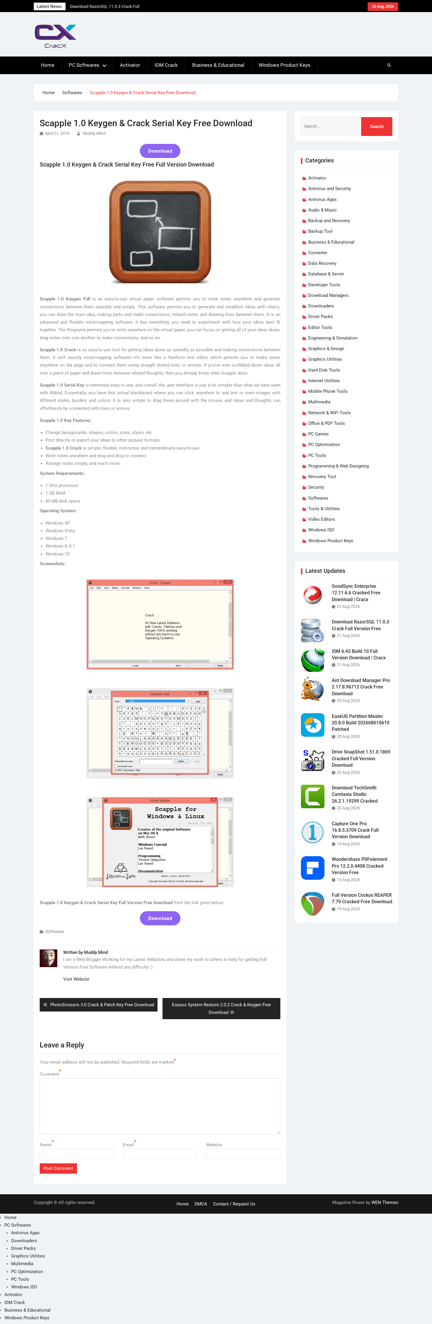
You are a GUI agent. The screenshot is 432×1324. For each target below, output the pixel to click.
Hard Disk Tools (324, 370)
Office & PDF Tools (326, 423)
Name (45, 1144)
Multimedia (319, 402)
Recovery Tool (322, 476)
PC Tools (317, 455)
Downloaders (321, 306)
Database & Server (326, 274)
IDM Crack (166, 65)
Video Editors (321, 519)
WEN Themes (384, 1202)
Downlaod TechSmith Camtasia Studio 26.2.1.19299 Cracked (355, 794)
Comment (49, 1074)
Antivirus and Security (329, 188)
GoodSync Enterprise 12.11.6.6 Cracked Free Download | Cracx (356, 592)
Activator (130, 65)
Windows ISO (321, 530)
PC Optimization (324, 444)
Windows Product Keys (284, 65)
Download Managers (328, 295)
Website (214, 1144)
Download (160, 151)
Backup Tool (320, 231)
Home (47, 65)
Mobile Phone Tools (328, 391)
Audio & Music (322, 210)
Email (128, 1144)
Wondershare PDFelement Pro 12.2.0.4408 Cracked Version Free (359, 865)
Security (316, 487)
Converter (317, 252)
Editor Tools (320, 327)
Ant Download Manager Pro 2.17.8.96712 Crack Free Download (361, 687)
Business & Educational (218, 65)
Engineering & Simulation (332, 338)
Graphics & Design (326, 348)
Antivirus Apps (322, 199)
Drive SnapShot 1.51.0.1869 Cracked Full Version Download (361, 758)
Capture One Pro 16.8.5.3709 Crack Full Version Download (355, 830)
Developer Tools (324, 284)
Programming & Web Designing (338, 466)
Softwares (54, 931)
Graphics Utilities (325, 359)
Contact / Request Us (234, 1204)
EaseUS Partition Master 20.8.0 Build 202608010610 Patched (360, 722)
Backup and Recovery (329, 220)
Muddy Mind (94, 133)
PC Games (318, 434)
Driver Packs (320, 316)
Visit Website (76, 979)
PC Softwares (84, 65)
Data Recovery (322, 263)
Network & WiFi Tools (329, 412)
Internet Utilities (324, 380)
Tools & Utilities (324, 508)
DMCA (201, 1204)
